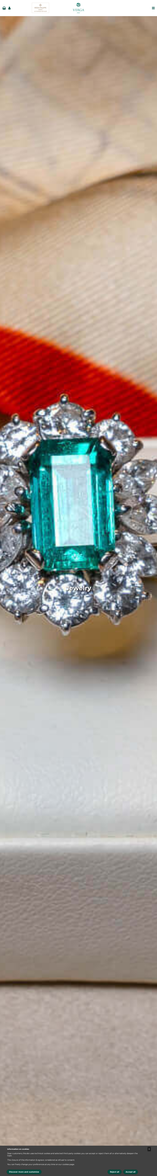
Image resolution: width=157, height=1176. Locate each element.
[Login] (9, 8)
